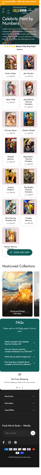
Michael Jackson (11, 157)
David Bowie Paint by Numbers (29, 101)
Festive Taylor (10, 73)
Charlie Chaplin (28, 130)
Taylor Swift (10, 99)
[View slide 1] (17, 387)
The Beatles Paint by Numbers (28, 189)
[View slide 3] (22, 387)
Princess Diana (11, 130)
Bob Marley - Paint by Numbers (29, 158)
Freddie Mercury (28, 219)
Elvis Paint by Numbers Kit (10, 219)
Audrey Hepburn (10, 188)
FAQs (21, 328)
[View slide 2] (19, 387)
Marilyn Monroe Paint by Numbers (10, 249)
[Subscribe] (33, 433)
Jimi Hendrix (29, 73)
